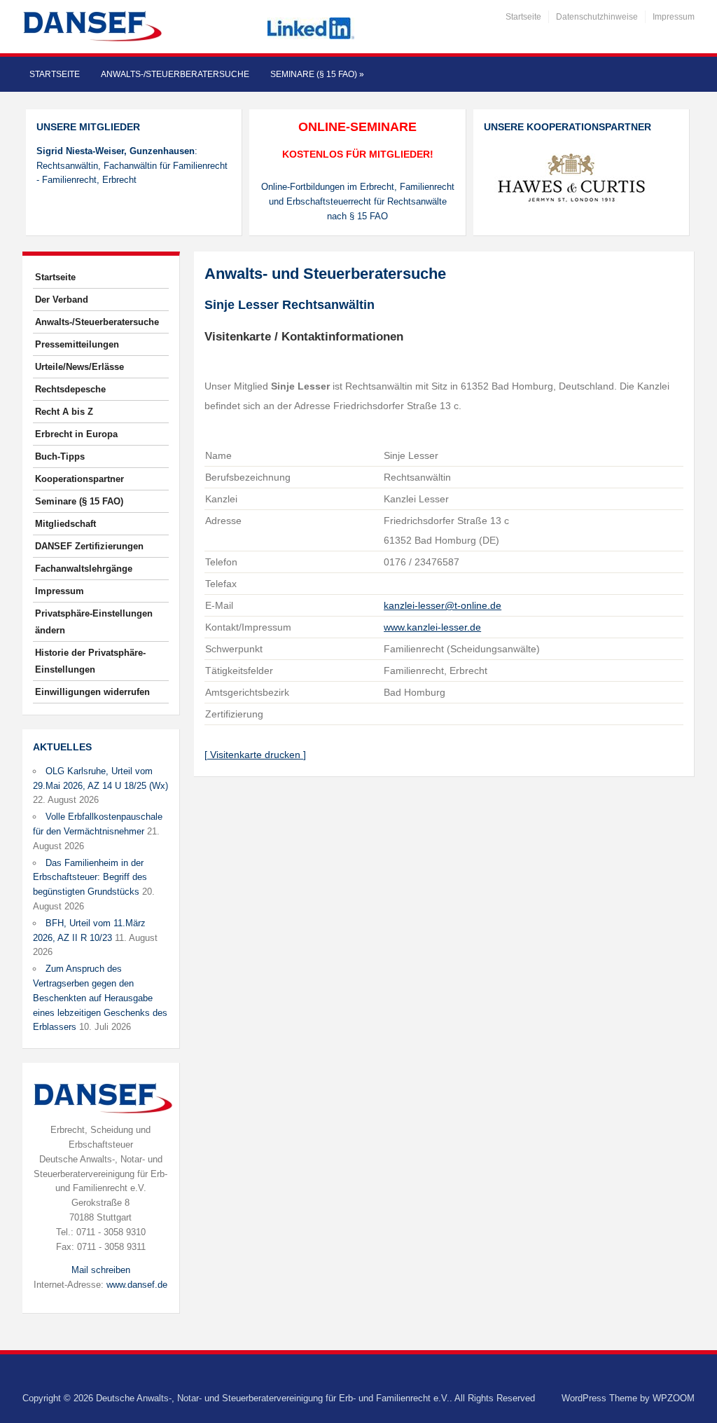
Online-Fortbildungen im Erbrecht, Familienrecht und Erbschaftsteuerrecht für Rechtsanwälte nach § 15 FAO (357, 201)
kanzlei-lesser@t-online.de (442, 605)
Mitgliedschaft (65, 523)
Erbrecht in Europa (76, 434)
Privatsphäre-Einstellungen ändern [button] (94, 621)
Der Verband (61, 299)
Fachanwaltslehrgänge (83, 568)
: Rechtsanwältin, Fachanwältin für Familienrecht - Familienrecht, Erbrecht (132, 166)
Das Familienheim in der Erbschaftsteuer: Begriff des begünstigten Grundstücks (90, 878)
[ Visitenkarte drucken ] (255, 754)
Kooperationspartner (79, 479)
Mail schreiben (100, 1270)
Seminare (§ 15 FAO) (317, 74)
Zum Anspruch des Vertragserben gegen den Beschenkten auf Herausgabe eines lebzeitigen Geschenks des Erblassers (100, 997)
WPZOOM (674, 1398)
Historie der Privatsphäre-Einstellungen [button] (90, 661)
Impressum (674, 17)
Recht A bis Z (64, 411)
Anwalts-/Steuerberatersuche (175, 74)
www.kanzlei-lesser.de (432, 627)
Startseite (523, 17)
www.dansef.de (136, 1284)
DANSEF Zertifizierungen (89, 546)
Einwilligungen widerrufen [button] (92, 692)
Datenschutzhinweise (597, 17)
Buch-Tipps (60, 456)
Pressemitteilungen (77, 344)
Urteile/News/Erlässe (79, 367)
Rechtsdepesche (70, 389)
